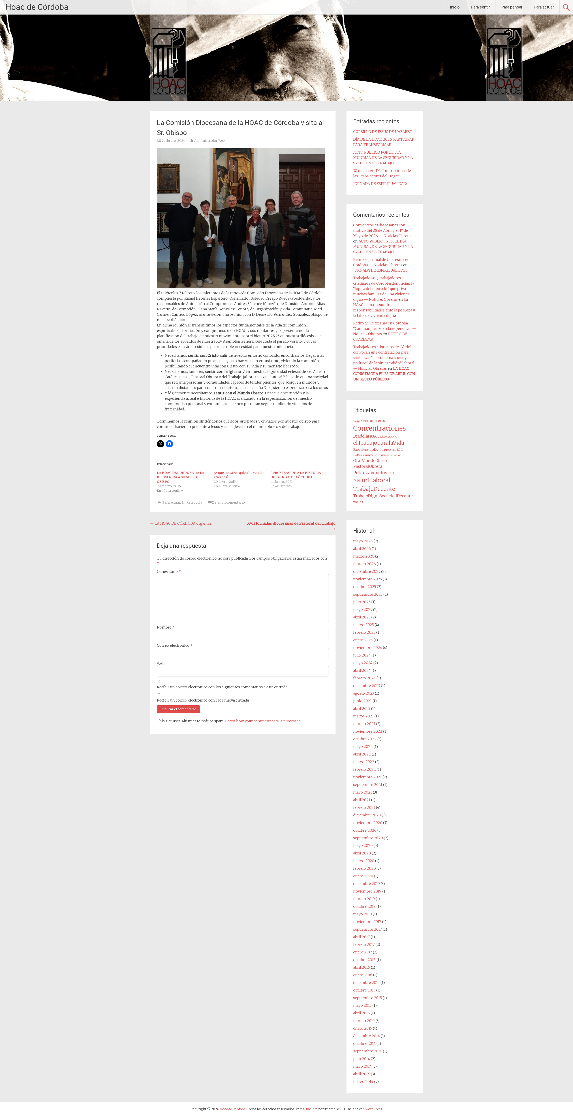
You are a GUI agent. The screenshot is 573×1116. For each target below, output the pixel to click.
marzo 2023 (363, 716)
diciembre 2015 (366, 982)
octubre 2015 (364, 990)
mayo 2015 (362, 1005)
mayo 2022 (363, 746)
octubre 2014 (364, 1043)
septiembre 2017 (367, 929)
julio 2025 (361, 602)
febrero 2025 (364, 632)
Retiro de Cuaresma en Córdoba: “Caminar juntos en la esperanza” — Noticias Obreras (384, 328)
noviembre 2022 (367, 731)
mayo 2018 (362, 914)
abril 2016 (361, 967)
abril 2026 (362, 548)
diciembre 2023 (366, 685)
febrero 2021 (364, 807)
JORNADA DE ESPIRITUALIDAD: (380, 183)
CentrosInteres (373, 421)
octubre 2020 (364, 830)
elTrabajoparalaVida (378, 443)
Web (161, 663)
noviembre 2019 (367, 891)
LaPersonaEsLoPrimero (371, 455)
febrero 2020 (364, 868)
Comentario (169, 571)
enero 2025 (363, 640)
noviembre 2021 (367, 777)
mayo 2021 (362, 792)
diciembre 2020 (367, 815)
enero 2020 (363, 876)
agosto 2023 (363, 693)
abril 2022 (362, 754)
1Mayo (356, 421)
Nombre (166, 627)
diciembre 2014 (366, 1036)
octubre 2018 (364, 906)
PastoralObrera (367, 466)
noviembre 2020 (367, 822)
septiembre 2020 (368, 838)
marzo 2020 (363, 860)
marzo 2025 (363, 624)
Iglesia (387, 450)
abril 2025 (361, 617)
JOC (400, 450)
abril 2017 (361, 937)
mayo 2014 (362, 1066)
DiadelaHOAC (366, 436)
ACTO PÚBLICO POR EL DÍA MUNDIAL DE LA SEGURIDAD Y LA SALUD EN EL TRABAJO (383, 157)
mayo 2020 (363, 845)
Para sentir (480, 7)
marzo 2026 (363, 556)
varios (358, 502)
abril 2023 (361, 708)
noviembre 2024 (367, 647)
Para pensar (511, 7)
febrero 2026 (364, 564)
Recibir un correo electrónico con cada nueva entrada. (203, 700)
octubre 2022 (364, 739)
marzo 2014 (363, 1081)
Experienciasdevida (368, 450)
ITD (394, 450)
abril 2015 (361, 1013)
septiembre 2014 (367, 1051)
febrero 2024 (364, 678)
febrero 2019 (364, 899)
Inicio (455, 7)
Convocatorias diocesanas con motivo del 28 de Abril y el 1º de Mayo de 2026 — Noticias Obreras (382, 230)
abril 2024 (362, 670)
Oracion (395, 455)
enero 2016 (362, 975)
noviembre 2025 (367, 579)
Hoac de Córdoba (37, 7)
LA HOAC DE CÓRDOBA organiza (181, 523)
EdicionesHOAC (388, 436)
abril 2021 (361, 800)
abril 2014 (361, 1074)
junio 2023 (362, 701)
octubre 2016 (364, 959)
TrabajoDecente (374, 488)
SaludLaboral (372, 480)
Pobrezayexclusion (373, 472)
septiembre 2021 (367, 784)
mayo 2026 (363, 541)
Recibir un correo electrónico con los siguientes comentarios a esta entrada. (222, 687)
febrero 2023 (364, 723)
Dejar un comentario (228, 502)
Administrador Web (209, 141)
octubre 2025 (364, 586)
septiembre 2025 (368, 594)
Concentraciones (379, 428)
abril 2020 (362, 853)
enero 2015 (362, 1028)
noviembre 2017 (367, 921)
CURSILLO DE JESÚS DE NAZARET (382, 131)
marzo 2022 (363, 762)
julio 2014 (361, 1058)
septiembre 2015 (367, 998)
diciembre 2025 (366, 571)
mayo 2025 (362, 609)
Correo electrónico (174, 645)
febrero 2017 (364, 944)
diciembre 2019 (366, 883)
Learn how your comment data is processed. (263, 721)
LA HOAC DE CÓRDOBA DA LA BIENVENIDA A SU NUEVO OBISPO (180, 477)
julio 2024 (362, 655)
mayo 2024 (362, 663)
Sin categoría (192, 502)
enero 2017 (362, 952)
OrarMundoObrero (370, 460)
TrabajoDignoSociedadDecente (383, 496)
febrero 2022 (364, 769)
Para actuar (544, 7)
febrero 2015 (364, 1020)
